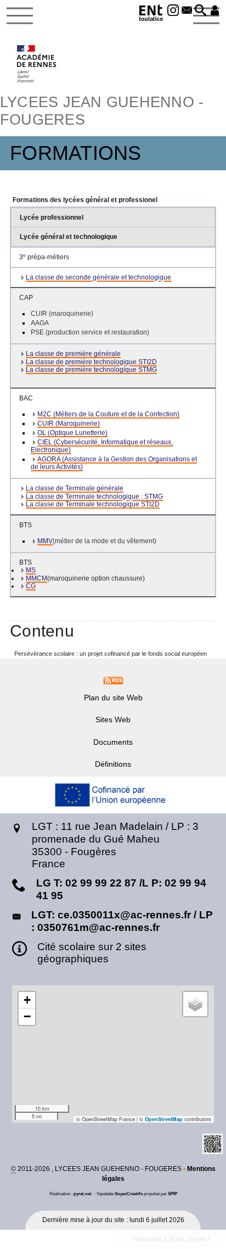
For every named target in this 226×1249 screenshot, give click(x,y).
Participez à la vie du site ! (171, 1239)
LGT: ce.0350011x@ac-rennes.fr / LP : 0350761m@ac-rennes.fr (122, 921)
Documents (113, 742)
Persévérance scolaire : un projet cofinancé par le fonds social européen (110, 653)
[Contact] (187, 11)
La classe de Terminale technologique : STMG (94, 496)
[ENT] (151, 14)
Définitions (113, 764)
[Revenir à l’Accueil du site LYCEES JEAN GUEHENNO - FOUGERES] (37, 64)
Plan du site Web (113, 697)
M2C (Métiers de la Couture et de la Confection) (108, 414)
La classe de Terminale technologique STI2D (93, 504)
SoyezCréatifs (129, 1193)
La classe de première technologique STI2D (91, 362)
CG (31, 586)
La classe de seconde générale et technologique (98, 277)
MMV (45, 541)
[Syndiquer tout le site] (113, 680)
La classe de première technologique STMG (91, 369)
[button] (200, 11)
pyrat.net (83, 1193)
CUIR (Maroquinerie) (68, 423)
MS (31, 570)
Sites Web (113, 719)
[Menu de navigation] (19, 16)
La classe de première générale (73, 354)
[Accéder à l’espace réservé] (215, 11)
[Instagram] (173, 11)
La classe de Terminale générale (74, 488)
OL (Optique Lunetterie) (72, 433)
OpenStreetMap (164, 1119)
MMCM (36, 578)
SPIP (172, 1193)
